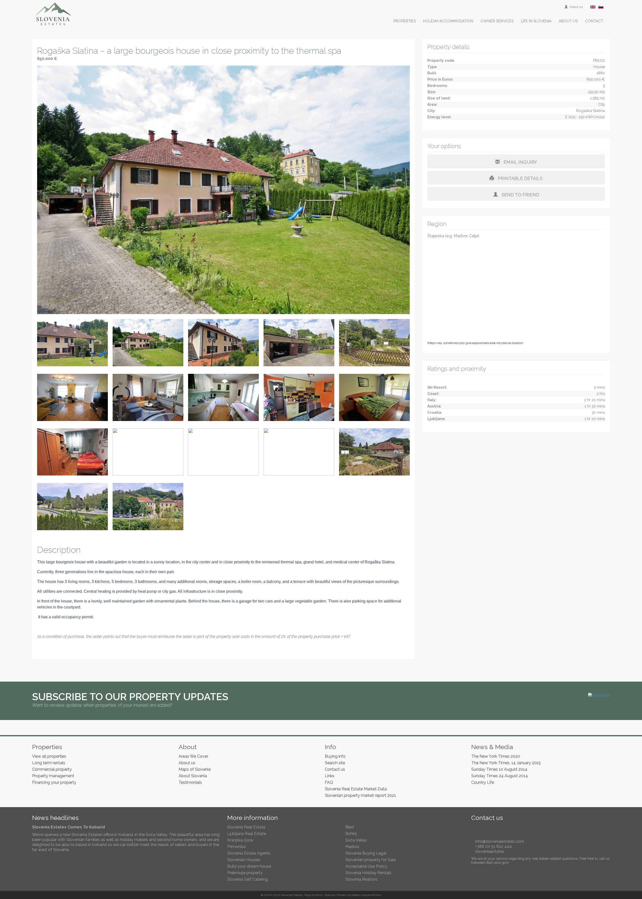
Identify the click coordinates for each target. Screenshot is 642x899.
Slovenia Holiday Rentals (368, 796)
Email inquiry (520, 162)
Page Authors (313, 818)
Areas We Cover (193, 679)
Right (406, 216)
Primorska (236, 770)
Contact (594, 21)
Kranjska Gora (240, 763)
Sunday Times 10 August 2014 (499, 692)
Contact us (335, 692)
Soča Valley (356, 763)
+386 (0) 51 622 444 (493, 769)
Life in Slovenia (536, 21)
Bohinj (351, 757)
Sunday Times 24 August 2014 (499, 699)
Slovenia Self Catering (247, 802)
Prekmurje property (245, 796)
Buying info (335, 679)
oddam (356, 818)
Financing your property (54, 705)
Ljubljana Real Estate (246, 757)
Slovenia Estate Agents (248, 776)
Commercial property (52, 692)
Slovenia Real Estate (246, 750)
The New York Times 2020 (495, 679)
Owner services (497, 21)
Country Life (482, 705)
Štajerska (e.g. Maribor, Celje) (453, 235)
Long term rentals (48, 686)
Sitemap (329, 818)
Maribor (352, 770)
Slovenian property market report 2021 (360, 718)
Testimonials (190, 705)
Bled (349, 750)
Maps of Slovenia (195, 692)
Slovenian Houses (243, 783)
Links (329, 699)
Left (44, 216)
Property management (53, 699)
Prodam (342, 818)
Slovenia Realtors (361, 802)
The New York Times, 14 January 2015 (506, 686)
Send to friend (520, 194)
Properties (404, 21)
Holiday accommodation (448, 21)
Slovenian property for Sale (370, 783)
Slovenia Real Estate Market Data (356, 712)
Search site (335, 686)
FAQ (329, 705)
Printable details (520, 178)
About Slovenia (193, 699)
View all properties (49, 679)
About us (575, 7)
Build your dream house (249, 789)
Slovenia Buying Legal (365, 776)
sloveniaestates (489, 774)
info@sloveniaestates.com (499, 764)
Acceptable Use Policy (366, 789)
